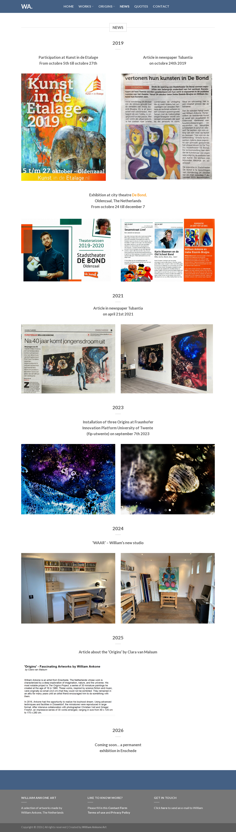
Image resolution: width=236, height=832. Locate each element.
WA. (26, 6)
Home (69, 6)
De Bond (139, 195)
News (124, 6)
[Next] (108, 479)
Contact (161, 6)
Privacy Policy (120, 812)
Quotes (141, 6)
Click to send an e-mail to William (178, 808)
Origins (105, 6)
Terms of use (97, 812)
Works (85, 6)
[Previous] (27, 479)
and (108, 812)
